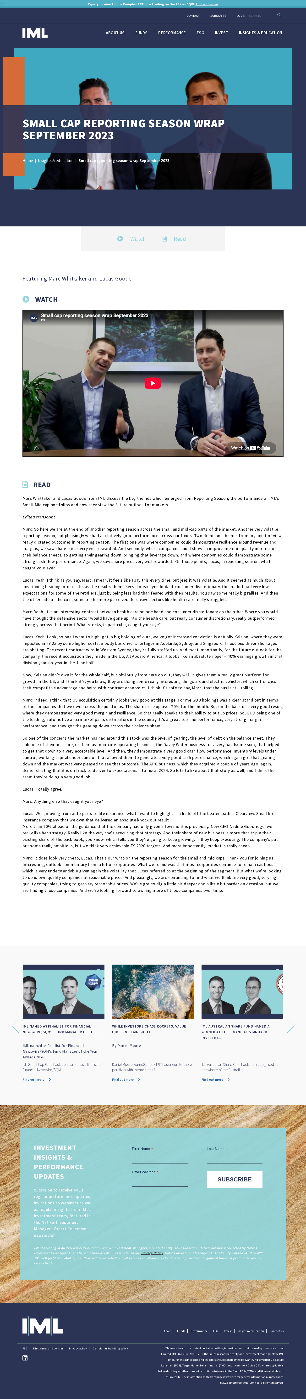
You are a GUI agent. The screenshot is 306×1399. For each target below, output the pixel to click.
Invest (221, 32)
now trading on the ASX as (153, 4)
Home (27, 160)
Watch (137, 238)
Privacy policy (78, 1348)
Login (241, 15)
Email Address (145, 1172)
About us (115, 32)
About (167, 1331)
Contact (193, 15)
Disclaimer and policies (48, 1348)
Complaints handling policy (110, 1348)
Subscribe (218, 15)
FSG (24, 1348)
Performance (172, 32)
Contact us (277, 1331)
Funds (142, 32)
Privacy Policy (152, 1253)
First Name (142, 1149)
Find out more (62, 1079)
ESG (200, 32)
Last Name (217, 1149)
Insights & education (260, 32)
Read (179, 238)
